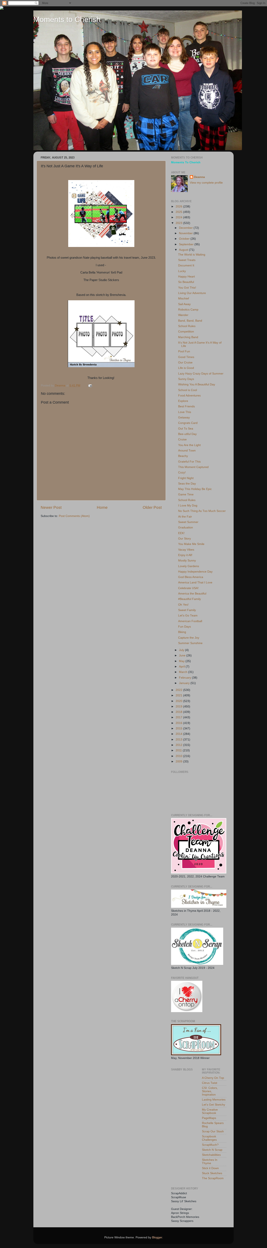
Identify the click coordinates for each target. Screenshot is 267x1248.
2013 (179, 739)
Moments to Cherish (67, 19)
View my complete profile (206, 182)
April (182, 666)
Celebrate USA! (188, 588)
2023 (179, 223)
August (184, 249)
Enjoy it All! (185, 555)
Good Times (186, 357)
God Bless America (190, 577)
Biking (182, 632)
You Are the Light (189, 445)
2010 (179, 756)
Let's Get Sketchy (213, 1104)
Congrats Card (188, 423)
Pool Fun (184, 351)
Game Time (186, 494)
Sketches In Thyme (209, 1161)
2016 (179, 723)
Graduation (185, 527)
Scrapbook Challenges (209, 1138)
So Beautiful (186, 282)
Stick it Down (210, 1168)
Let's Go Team (188, 615)
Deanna (199, 177)
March (183, 672)
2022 (179, 690)
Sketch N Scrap (212, 1149)
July (182, 650)
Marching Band (188, 337)
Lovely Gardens (188, 566)
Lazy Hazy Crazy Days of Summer (200, 373)
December (186, 227)
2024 (179, 217)
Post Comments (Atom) (74, 516)
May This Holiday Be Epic (195, 489)
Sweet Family (187, 610)
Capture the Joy (188, 637)
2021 (179, 695)
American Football (190, 621)
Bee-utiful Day (187, 434)
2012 (179, 745)
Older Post (152, 507)
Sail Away (184, 304)
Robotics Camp (188, 309)
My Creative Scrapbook (210, 1111)
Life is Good (186, 368)
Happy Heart (186, 276)
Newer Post (51, 507)
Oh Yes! (183, 604)
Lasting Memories (213, 1099)
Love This (184, 412)
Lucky (182, 271)
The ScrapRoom (213, 1178)
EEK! (181, 533)
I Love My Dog (187, 505)
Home (102, 507)
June (182, 655)
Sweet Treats (186, 260)
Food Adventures (189, 395)
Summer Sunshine (190, 643)
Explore (183, 401)
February (185, 677)
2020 (179, 701)
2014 (179, 733)
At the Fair (185, 516)
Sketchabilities (211, 1154)
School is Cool (187, 390)
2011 (179, 750)
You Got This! (187, 287)
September (186, 244)
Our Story (184, 538)
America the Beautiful (192, 593)
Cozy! (182, 472)
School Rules (186, 326)
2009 (179, 761)
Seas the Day (187, 483)
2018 (179, 712)
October (184, 238)
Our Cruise (185, 362)
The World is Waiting (191, 254)
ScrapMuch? (210, 1144)
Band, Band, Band (190, 320)
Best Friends (186, 406)
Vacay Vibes (186, 549)
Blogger (157, 1237)
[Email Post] (90, 385)
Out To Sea (185, 428)
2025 (179, 212)
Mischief (183, 298)
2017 (179, 717)
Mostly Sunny (187, 560)
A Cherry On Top (213, 1077)
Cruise (182, 439)
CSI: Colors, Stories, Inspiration (210, 1091)
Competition (186, 331)
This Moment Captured (193, 467)
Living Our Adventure (192, 293)
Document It (186, 265)
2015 (179, 728)
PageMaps (209, 1118)
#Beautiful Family (189, 599)
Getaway (184, 417)
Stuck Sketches (212, 1173)
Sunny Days (186, 379)
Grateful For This (189, 461)
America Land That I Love (195, 582)
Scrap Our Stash (213, 1131)
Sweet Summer (188, 522)
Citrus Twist (209, 1082)
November (186, 233)
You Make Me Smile (191, 544)
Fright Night (186, 478)
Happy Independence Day (195, 571)
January (184, 683)
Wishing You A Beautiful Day (196, 384)
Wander (183, 315)
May (182, 661)
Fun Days (184, 626)
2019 (179, 706)
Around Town (187, 450)
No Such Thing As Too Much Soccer (202, 511)
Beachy (183, 456)
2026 (179, 206)
